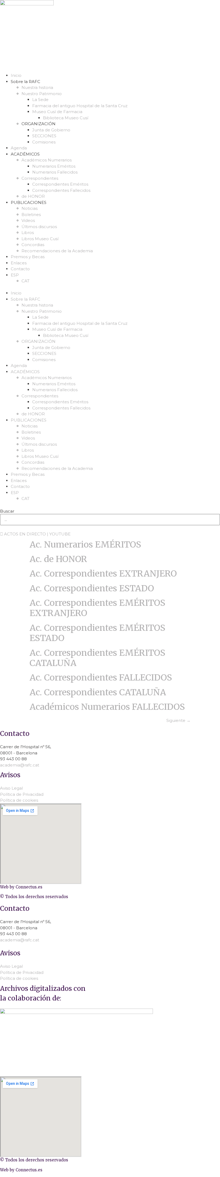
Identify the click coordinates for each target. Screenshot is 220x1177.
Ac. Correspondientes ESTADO (92, 588)
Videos (28, 220)
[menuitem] (115, 275)
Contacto (20, 268)
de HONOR (33, 196)
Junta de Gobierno (51, 129)
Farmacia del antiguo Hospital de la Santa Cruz (79, 105)
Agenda (19, 147)
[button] (110, 287)
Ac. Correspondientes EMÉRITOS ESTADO (97, 632)
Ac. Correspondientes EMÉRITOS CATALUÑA (97, 657)
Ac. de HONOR (58, 559)
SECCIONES (44, 135)
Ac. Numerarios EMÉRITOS (85, 544)
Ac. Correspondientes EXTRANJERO (103, 573)
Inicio (16, 75)
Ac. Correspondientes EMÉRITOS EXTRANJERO (97, 608)
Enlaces (19, 262)
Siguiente (178, 720)
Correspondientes (39, 178)
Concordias (32, 244)
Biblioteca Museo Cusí (65, 117)
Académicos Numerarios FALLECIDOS (107, 706)
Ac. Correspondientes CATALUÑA (98, 692)
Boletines (31, 214)
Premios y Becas (28, 256)
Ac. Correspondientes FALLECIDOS (101, 677)
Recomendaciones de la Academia (57, 250)
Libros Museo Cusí (39, 238)
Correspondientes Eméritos (60, 184)
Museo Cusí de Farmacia (57, 111)
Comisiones (44, 142)
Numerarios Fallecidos (55, 172)
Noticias (29, 208)
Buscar (7, 511)
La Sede (40, 99)
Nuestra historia (37, 87)
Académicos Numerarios (46, 160)
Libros (27, 232)
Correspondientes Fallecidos (61, 190)
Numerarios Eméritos (53, 166)
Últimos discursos (39, 226)
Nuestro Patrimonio (41, 93)
